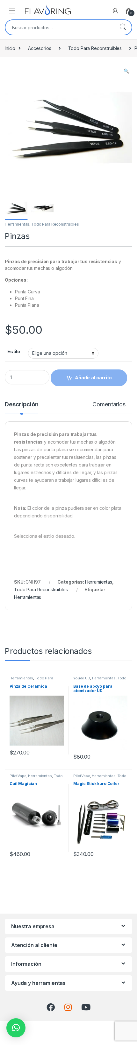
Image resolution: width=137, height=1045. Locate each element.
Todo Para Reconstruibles (95, 48)
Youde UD (81, 678)
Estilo (13, 351)
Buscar (123, 27)
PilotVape (18, 776)
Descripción (21, 405)
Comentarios (108, 405)
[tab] (21, 407)
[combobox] (59, 27)
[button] (15, 1027)
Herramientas (17, 224)
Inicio (10, 48)
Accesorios (39, 48)
